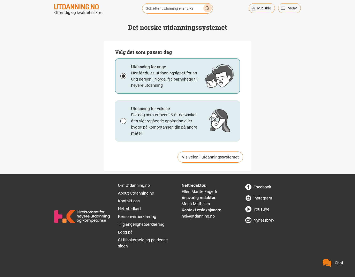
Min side (264, 8)
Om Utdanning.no (134, 185)
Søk (207, 8)
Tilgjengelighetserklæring (141, 224)
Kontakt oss (129, 200)
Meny (292, 8)
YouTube (261, 209)
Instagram (263, 198)
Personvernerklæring (137, 216)
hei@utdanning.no (198, 216)
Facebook (262, 187)
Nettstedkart (129, 208)
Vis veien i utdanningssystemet (210, 157)
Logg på (125, 232)
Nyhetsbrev (264, 220)
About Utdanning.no (136, 193)
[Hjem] (76, 6)
